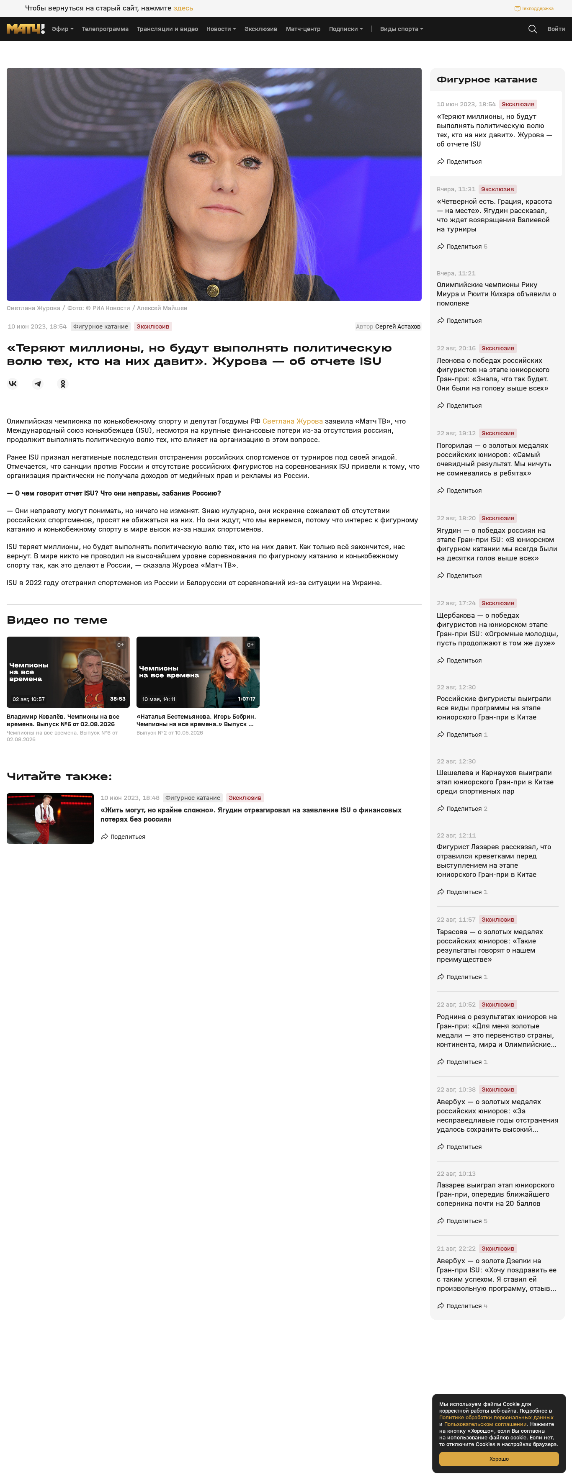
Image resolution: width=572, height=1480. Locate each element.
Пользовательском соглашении (485, 1424)
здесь (183, 8)
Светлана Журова (293, 421)
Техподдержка (538, 8)
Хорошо (499, 1458)
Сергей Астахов (398, 326)
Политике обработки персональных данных (496, 1417)
